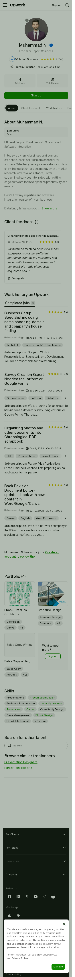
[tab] (20, 303)
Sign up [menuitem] (56, 5)
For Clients (12, 834)
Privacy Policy (20, 958)
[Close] (64, 924)
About (11, 108)
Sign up (36, 95)
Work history (54, 108)
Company (11, 874)
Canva (30, 709)
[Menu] (5, 5)
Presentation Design (42, 697)
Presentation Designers (21, 762)
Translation (14, 709)
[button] (51, 45)
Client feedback (30, 108)
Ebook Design (44, 715)
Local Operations (51, 703)
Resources (12, 861)
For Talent (12, 847)
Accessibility (13, 974)
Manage (58, 966)
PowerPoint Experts (18, 768)
